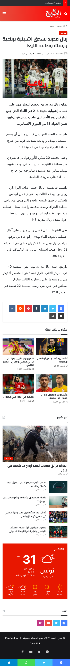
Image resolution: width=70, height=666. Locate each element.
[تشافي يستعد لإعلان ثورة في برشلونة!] (51, 346)
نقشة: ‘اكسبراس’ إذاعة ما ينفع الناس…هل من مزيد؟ (36, 3)
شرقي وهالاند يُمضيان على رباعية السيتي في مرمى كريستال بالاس (25, 514)
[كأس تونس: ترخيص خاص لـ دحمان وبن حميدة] (51, 383)
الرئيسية (61, 26)
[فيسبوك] (61, 308)
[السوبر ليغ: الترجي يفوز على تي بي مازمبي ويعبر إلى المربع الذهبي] (18, 346)
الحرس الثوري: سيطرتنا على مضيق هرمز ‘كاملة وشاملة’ (26, 484)
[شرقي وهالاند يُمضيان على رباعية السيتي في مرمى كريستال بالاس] (58, 517)
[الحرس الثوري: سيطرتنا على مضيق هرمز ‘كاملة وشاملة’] (58, 487)
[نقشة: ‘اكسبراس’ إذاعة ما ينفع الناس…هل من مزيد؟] (58, 502)
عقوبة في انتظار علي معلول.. (18, 397)
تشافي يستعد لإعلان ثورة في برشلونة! (52, 360)
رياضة (52, 26)
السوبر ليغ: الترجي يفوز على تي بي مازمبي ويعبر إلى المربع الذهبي (18, 361)
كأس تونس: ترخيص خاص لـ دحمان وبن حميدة (54, 396)
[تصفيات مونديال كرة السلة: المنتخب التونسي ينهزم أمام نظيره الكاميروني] (58, 532)
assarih (59, 53)
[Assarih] (54, 13)
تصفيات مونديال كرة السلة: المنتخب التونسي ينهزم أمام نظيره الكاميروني (27, 529)
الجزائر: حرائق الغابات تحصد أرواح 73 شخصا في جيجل (37, 468)
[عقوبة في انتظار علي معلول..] (18, 383)
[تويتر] (52, 308)
